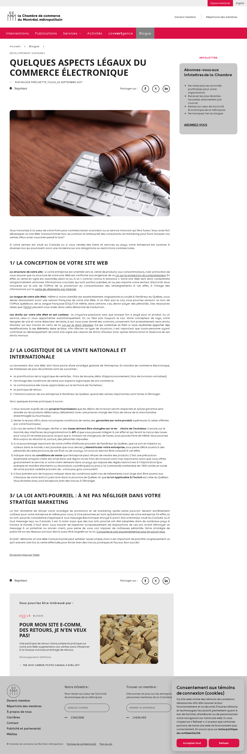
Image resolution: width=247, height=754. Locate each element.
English (240, 3)
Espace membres (220, 3)
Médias (12, 734)
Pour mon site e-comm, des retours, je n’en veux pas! (52, 630)
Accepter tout (192, 743)
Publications (46, 33)
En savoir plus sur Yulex (25, 554)
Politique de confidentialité (81, 744)
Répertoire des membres (221, 17)
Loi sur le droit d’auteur (77, 325)
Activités (94, 33)
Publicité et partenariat (24, 728)
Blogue (145, 33)
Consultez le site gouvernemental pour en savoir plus (130, 531)
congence (120, 33)
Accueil (15, 46)
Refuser (224, 743)
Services (70, 33)
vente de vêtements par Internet (55, 289)
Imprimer (20, 88)
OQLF (28, 307)
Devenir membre (185, 17)
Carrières (13, 717)
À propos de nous (19, 712)
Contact (13, 723)
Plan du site (106, 744)
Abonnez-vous (195, 125)
